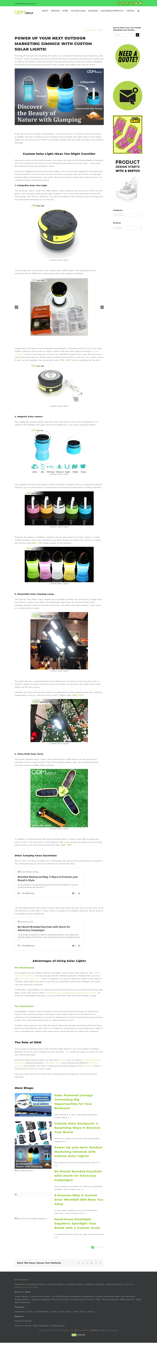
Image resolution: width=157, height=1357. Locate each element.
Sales (35, 1325)
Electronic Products (56, 1284)
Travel (83, 1312)
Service (91, 1312)
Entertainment (41, 1312)
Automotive (20, 1312)
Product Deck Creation (40, 1296)
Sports (69, 1312)
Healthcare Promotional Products (30, 1284)
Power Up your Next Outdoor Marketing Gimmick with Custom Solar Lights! (78, 1152)
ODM (67, 1052)
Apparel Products (114, 1284)
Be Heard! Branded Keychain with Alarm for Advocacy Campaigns (78, 1176)
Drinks (30, 1312)
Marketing (44, 1325)
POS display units (52, 1063)
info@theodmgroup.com (25, 4)
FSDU (97, 1299)
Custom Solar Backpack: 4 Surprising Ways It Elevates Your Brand (77, 1128)
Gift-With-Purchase (60, 1299)
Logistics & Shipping (40, 1299)
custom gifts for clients (86, 993)
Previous (91, 30)
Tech (76, 1312)
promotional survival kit (30, 979)
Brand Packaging (110, 1299)
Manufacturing (128, 1296)
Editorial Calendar (23, 1321)
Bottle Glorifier (127, 1299)
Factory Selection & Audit (107, 1296)
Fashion (53, 1312)
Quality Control (22, 1299)
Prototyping (88, 1296)
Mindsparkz (88, 1066)
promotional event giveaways (58, 993)
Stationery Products (95, 1284)
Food (61, 1312)
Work (28, 1292)
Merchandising (58, 1325)
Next (100, 30)
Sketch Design (21, 1296)
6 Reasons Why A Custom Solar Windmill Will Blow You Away (78, 1200)
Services (19, 1292)
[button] (138, 10)
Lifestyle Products (75, 1284)
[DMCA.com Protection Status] (79, 1335)
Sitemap (95, 1330)
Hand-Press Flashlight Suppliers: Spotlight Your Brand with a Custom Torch (77, 1224)
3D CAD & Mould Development (67, 1296)
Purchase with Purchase (82, 1299)
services (62, 1060)
